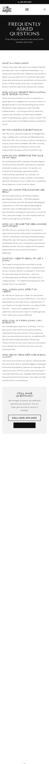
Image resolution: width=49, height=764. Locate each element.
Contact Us (24, 425)
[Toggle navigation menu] (27, 9)
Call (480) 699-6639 (24, 418)
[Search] (45, 9)
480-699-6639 (25, 2)
